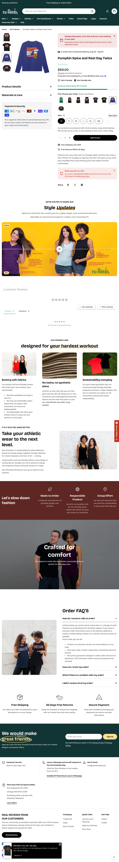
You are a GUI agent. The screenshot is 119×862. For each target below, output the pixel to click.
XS (61, 121)
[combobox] (58, 11)
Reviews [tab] (8, 311)
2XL (99, 121)
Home (4, 29)
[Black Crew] (95, 100)
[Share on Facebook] (68, 185)
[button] (116, 431)
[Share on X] (75, 185)
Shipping (61, 73)
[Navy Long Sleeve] (112, 100)
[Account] (107, 11)
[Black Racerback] (69, 100)
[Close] (114, 36)
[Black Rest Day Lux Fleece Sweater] (61, 108)
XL (90, 121)
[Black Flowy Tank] (78, 100)
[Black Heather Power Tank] (87, 100)
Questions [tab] (22, 311)
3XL (109, 122)
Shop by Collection (10, 3)
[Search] (92, 11)
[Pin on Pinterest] (82, 185)
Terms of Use (98, 743)
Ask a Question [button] (87, 307)
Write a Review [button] (107, 307)
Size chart (112, 115)
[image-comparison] (59, 249)
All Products (15, 29)
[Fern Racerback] (61, 100)
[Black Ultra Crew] (104, 100)
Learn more (85, 176)
